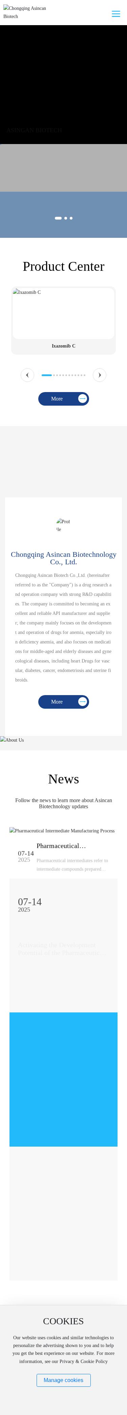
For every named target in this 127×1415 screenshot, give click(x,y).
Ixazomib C (64, 346)
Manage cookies (63, 1380)
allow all (63, 1396)
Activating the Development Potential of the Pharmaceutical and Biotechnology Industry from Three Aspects (61, 943)
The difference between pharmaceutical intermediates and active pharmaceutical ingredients (59, 1225)
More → (27, 993)
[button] (58, 218)
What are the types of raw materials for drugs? (53, 1075)
